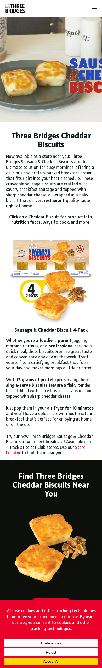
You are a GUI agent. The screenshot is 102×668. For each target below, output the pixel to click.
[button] (94, 8)
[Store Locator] (51, 547)
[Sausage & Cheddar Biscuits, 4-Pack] (51, 278)
